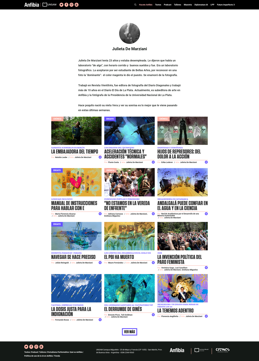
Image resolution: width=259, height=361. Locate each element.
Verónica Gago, (167, 268)
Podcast (167, 5)
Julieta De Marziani (83, 157)
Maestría (188, 5)
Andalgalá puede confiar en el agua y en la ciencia (182, 205)
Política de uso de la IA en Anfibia (38, 356)
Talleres (177, 5)
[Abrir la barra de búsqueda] (135, 4)
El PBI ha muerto (119, 257)
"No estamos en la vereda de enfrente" (127, 205)
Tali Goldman (126, 315)
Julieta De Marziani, (138, 214)
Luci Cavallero (181, 268)
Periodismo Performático (58, 352)
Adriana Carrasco (115, 214)
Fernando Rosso (62, 320)
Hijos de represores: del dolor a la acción (179, 154)
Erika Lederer (167, 162)
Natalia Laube (61, 157)
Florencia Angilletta (169, 316)
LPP (212, 5)
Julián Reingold (62, 263)
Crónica (57, 119)
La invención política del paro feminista (179, 259)
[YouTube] (77, 5)
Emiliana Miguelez (112, 216)
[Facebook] (66, 5)
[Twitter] (61, 5)
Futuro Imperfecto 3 (226, 5)
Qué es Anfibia (76, 352)
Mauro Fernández (115, 263)
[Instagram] (71, 5)
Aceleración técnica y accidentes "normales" (125, 154)
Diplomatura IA (201, 5)
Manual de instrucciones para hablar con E (74, 205)
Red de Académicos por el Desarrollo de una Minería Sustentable (178, 215)
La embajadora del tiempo (74, 152)
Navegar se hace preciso (73, 257)
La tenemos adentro (175, 311)
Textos (158, 5)
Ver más (129, 332)
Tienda (57, 356)
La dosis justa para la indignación (71, 311)
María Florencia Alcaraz (65, 214)
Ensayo (110, 119)
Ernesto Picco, (114, 315)
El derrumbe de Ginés (123, 309)
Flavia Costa (113, 162)
